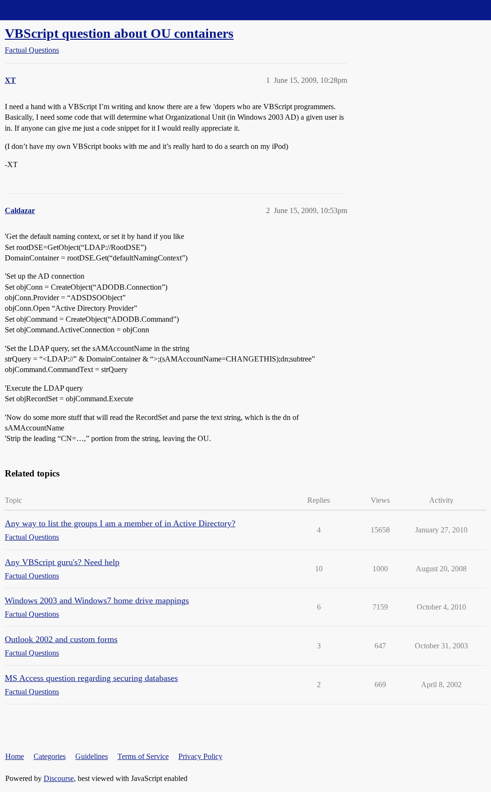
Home (14, 756)
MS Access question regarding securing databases (91, 678)
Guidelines (91, 756)
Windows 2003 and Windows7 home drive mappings (97, 600)
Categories (50, 756)
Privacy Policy (200, 756)
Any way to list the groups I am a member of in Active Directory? (120, 523)
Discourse (59, 778)
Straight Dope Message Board (50, 10)
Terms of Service (143, 756)
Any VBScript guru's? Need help (62, 562)
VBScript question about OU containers (119, 33)
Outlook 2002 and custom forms (61, 639)
